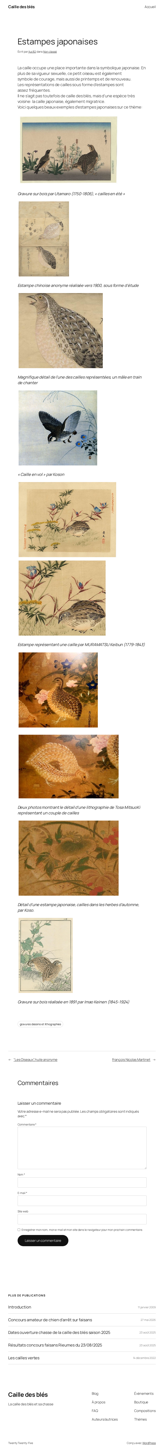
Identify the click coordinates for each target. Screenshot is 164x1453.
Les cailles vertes (23, 1358)
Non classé (50, 51)
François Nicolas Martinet (131, 1059)
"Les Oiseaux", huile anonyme (35, 1059)
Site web (23, 1211)
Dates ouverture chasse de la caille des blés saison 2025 (59, 1332)
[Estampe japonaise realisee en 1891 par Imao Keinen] (46, 992)
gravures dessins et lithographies (40, 1024)
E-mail (22, 1193)
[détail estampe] (62, 635)
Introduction (19, 1307)
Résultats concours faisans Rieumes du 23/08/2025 (55, 1345)
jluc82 (32, 51)
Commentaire (27, 1124)
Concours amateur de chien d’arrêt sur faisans (50, 1320)
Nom (21, 1174)
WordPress (149, 1443)
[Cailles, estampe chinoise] (44, 276)
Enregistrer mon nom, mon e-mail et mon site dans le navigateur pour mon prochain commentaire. (82, 1230)
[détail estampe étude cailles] (61, 367)
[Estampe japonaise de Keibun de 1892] (67, 556)
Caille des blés (21, 6)
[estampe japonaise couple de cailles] (69, 184)
